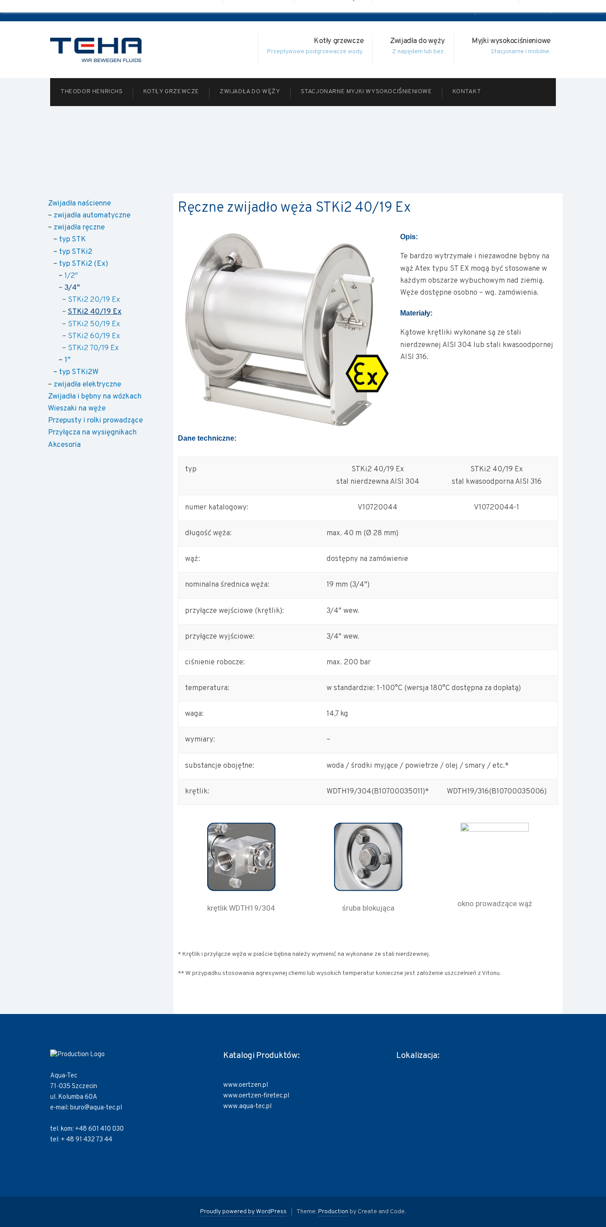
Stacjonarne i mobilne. (521, 51)
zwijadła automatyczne (92, 216)
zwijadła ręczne (79, 228)
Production (333, 1211)
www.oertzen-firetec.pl (256, 1096)
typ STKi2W (78, 372)
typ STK (72, 240)
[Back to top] (577, 1198)
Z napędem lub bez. (418, 51)
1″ (67, 360)
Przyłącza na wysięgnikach (92, 433)
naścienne (93, 204)
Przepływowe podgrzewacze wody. (315, 51)
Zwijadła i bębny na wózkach (95, 397)
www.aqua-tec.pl (247, 1106)
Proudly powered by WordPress (243, 1211)
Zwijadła (62, 204)
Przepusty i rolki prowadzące (95, 421)
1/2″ (71, 276)
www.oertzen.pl (245, 1085)
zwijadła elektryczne (87, 385)
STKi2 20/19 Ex (94, 300)
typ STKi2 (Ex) (83, 264)
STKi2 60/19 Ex (94, 336)
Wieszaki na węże (77, 409)
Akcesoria (64, 445)
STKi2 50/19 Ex (94, 324)
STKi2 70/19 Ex (93, 348)
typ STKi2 (75, 252)
